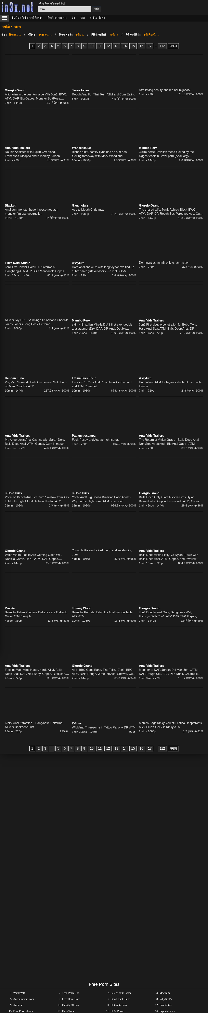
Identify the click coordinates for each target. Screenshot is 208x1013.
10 (91, 46)
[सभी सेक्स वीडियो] (4, 18)
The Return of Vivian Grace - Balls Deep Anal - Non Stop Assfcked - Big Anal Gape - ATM (169, 441)
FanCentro (165, 1005)
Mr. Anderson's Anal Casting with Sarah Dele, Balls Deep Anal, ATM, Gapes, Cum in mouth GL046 (35, 442)
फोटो (82, 17)
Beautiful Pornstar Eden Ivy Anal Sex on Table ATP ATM (102, 614)
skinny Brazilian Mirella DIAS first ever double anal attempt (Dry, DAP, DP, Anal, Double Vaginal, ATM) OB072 (102, 327)
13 (116, 46)
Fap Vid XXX (167, 1011)
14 (125, 46)
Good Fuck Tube (120, 999)
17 (150, 46)
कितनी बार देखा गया (57, 17)
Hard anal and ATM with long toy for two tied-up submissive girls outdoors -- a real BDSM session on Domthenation (103, 269)
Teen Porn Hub (70, 993)
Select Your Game (121, 993)
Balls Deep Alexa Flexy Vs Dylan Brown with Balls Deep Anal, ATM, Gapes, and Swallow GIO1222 (168, 557)
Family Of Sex (70, 1005)
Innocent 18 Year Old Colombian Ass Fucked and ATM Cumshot (101, 384)
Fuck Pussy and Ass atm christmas (95, 439)
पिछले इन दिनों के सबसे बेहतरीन (27, 17)
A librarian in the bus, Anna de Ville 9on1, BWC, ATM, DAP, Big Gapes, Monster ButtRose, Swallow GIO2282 (36, 97)
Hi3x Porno (117, 1011)
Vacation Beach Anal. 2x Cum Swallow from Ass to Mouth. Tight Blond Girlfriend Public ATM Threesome (37, 499)
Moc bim (164, 993)
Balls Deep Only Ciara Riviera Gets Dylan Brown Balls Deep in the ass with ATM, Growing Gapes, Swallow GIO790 (170, 499)
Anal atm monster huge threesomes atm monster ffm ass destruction (31, 211)
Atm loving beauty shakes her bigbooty (164, 90)
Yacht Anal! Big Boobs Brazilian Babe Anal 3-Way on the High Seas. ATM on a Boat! (101, 499)
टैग (73, 17)
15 (133, 46)
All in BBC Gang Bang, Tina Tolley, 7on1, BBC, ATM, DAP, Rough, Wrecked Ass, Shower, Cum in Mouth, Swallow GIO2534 (103, 672)
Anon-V (18, 1005)
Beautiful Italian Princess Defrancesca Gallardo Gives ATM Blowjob (36, 614)
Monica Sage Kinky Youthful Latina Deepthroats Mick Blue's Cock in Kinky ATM (170, 725)
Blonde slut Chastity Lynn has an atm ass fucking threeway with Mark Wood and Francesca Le (99, 154)
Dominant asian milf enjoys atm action (164, 262)
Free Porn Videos (23, 1011)
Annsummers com (23, 999)
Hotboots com (119, 1005)
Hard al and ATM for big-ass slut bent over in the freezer (171, 384)
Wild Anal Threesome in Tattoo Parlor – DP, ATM (103, 727)
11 (100, 46)
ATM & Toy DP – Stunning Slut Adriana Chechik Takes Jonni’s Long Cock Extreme (36, 322)
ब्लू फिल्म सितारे (97, 17)
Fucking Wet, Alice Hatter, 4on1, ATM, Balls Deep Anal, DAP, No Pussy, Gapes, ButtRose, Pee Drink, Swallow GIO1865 (35, 672)
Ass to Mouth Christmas (88, 209)
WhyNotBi (165, 999)
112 (162, 46)
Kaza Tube (68, 1011)
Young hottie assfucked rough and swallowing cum (102, 552)
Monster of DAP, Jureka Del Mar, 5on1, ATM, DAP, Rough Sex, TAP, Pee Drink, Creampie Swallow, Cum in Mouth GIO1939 (168, 672)
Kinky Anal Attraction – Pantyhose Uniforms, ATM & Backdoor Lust (34, 725)
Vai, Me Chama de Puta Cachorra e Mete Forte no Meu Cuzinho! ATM (36, 384)
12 (108, 46)
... (155, 46)
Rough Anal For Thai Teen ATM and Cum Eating (103, 94)
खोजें (96, 9)
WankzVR (19, 993)
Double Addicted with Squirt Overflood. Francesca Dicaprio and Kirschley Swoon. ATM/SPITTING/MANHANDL (33, 154)
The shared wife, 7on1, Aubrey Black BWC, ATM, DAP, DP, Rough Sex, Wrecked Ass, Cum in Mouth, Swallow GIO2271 (170, 212)
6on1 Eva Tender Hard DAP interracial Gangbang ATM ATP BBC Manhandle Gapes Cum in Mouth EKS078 (34, 269)
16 (141, 46)
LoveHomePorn (71, 999)
